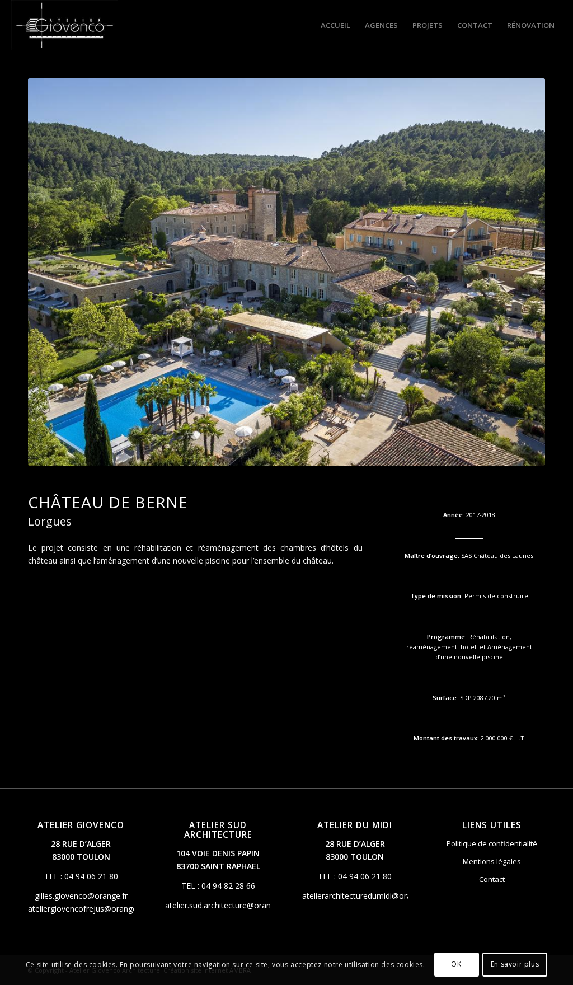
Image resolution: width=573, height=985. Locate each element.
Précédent (53, 272)
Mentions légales (492, 861)
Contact (492, 879)
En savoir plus (515, 964)
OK (456, 964)
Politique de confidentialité (492, 843)
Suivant (520, 272)
